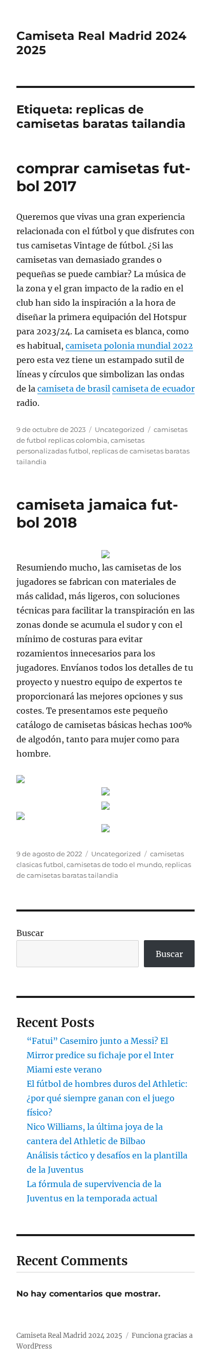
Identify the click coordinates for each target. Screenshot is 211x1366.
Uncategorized (119, 429)
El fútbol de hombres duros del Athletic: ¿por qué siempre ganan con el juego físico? (107, 1098)
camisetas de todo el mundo (114, 864)
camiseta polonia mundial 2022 (129, 345)
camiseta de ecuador (153, 388)
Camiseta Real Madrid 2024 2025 (69, 1335)
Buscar (30, 933)
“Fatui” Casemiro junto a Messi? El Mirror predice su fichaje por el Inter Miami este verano (100, 1055)
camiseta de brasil (73, 388)
